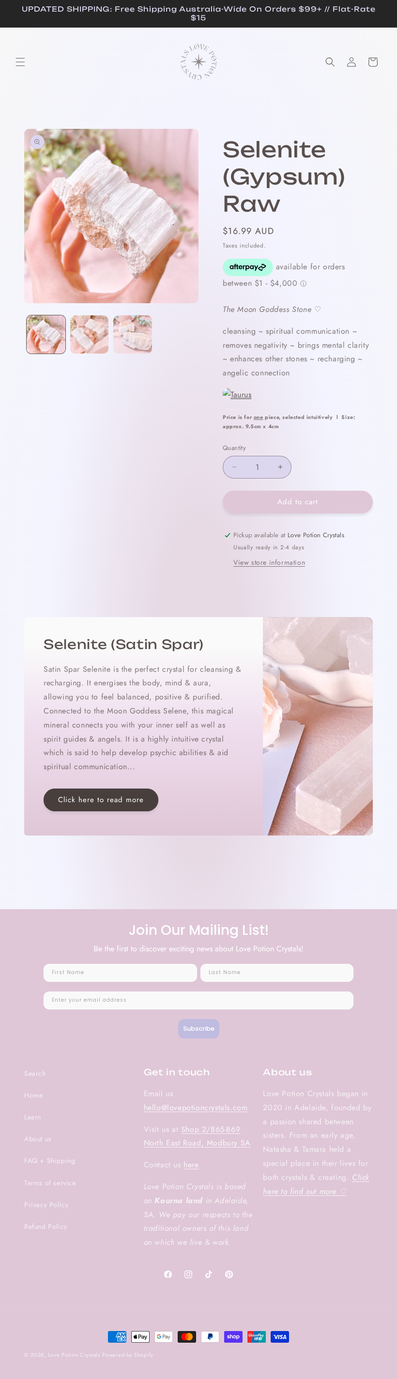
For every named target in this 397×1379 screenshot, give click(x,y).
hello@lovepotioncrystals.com (196, 1107)
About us (38, 1139)
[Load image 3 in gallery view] (132, 334)
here (190, 1164)
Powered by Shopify (127, 1355)
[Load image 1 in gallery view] (46, 334)
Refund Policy (45, 1226)
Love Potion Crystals (74, 1355)
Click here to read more (101, 799)
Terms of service (50, 1183)
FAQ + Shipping (49, 1160)
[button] (20, 62)
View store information (269, 562)
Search (35, 1073)
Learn (32, 1117)
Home (33, 1095)
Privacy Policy (46, 1204)
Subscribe (198, 1028)
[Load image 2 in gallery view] (89, 334)
